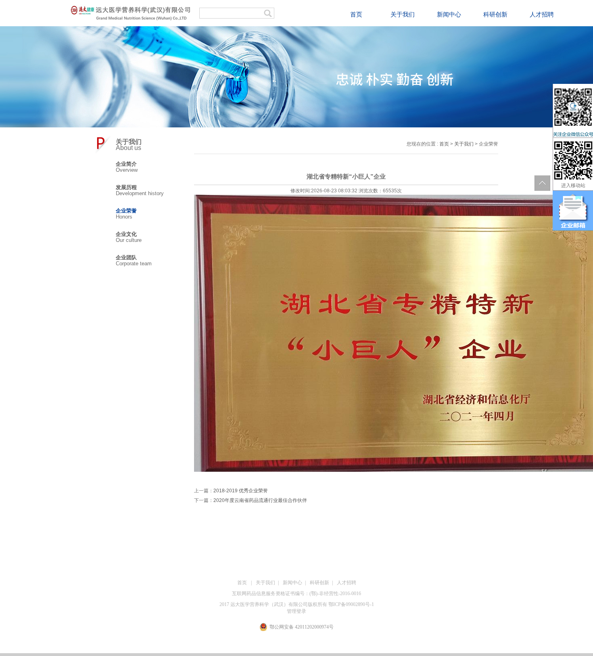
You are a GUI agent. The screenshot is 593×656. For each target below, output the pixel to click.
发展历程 (126, 187)
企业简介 (126, 164)
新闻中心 (449, 14)
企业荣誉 (126, 211)
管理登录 (296, 611)
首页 (356, 14)
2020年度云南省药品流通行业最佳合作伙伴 (260, 500)
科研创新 (495, 14)
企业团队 (126, 257)
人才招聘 (542, 14)
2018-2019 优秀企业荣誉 (240, 491)
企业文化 (126, 234)
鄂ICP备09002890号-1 (351, 604)
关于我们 (402, 14)
